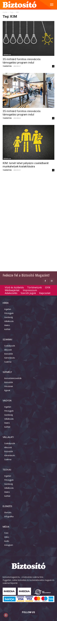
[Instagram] (51, 281)
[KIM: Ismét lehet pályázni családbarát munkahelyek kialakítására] (28, 142)
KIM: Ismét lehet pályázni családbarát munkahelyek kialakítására (26, 165)
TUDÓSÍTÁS (7, 66)
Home (5, 12)
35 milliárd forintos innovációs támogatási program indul (22, 61)
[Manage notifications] (6, 615)
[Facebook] (45, 281)
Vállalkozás (7, 55)
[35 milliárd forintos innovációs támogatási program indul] (28, 38)
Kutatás (6, 107)
